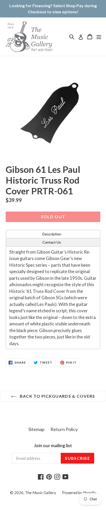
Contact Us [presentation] (51, 242)
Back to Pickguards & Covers (57, 396)
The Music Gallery (40, 492)
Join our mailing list (53, 445)
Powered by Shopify (79, 492)
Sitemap (36, 429)
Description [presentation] (51, 234)
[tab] (53, 234)
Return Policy (64, 429)
